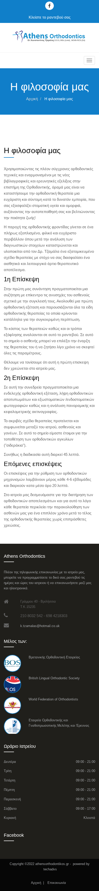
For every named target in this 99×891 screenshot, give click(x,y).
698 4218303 (56, 616)
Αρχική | (37, 883)
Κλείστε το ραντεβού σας (50, 17)
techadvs (49, 869)
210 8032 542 (31, 616)
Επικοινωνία (57, 883)
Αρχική (32, 99)
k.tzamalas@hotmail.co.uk (40, 626)
